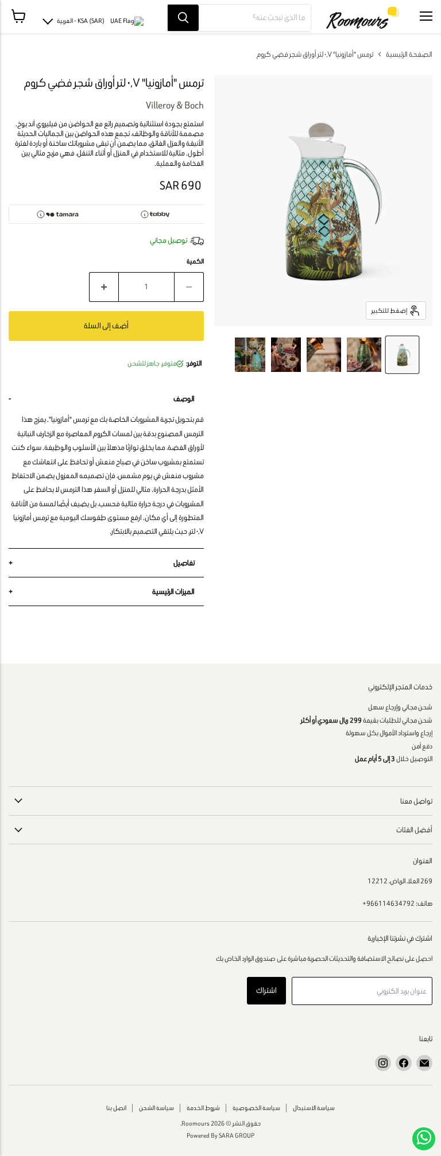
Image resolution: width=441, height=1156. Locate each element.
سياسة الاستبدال (314, 1107)
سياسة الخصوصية (256, 1107)
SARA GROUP (236, 1135)
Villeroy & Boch (175, 105)
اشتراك (266, 990)
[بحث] (183, 18)
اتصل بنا (116, 1107)
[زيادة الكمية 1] (103, 287)
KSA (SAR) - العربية (81, 20)
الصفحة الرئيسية (409, 54)
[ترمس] (402, 354)
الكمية (195, 261)
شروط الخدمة (203, 1107)
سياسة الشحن (156, 1107)
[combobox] (255, 18)
